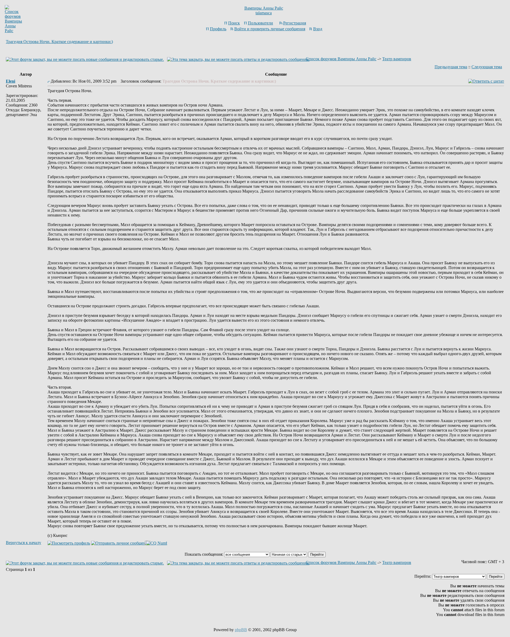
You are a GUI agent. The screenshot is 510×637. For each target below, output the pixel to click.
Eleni (10, 81)
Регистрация (294, 23)
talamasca (264, 13)
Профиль (218, 29)
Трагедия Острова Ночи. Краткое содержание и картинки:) (59, 41)
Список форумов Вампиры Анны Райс (341, 59)
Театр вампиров (396, 59)
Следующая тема (486, 67)
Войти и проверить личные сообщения (269, 29)
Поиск (234, 23)
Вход (317, 29)
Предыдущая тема (451, 67)
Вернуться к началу (23, 542)
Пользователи (260, 23)
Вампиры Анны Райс (263, 8)
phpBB (241, 629)
